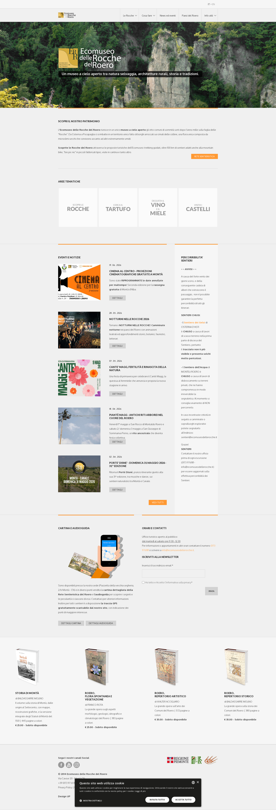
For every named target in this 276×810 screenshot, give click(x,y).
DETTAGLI (117, 298)
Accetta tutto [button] (183, 799)
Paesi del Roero (190, 15)
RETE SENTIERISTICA (204, 156)
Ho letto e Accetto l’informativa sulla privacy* (168, 582)
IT (209, 4)
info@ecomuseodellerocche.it (178, 550)
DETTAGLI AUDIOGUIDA (101, 623)
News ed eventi (168, 15)
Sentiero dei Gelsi (194, 322)
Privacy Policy (65, 787)
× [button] (197, 782)
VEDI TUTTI (158, 502)
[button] (91, 800)
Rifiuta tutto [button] (157, 799)
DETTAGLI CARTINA (71, 623)
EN (213, 4)
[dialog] (138, 793)
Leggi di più (140, 791)
